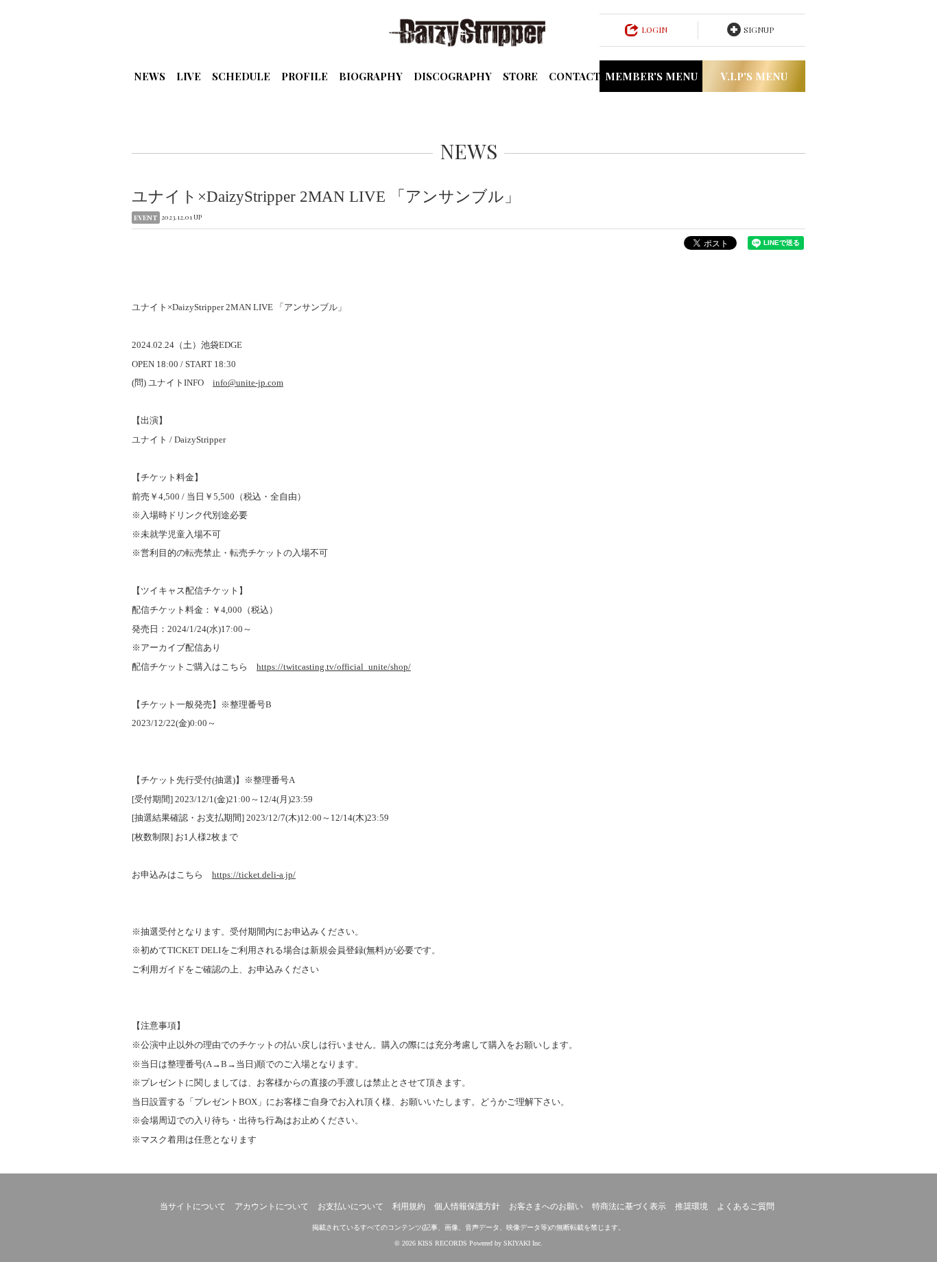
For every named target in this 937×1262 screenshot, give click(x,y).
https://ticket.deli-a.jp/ (254, 874)
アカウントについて (272, 1206)
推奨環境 (691, 1206)
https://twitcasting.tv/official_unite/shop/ (334, 667)
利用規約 (408, 1206)
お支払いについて (350, 1206)
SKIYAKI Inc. (523, 1243)
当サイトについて (193, 1206)
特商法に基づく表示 (629, 1206)
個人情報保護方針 (467, 1206)
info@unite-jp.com (248, 382)
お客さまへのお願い (546, 1206)
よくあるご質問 (745, 1206)
